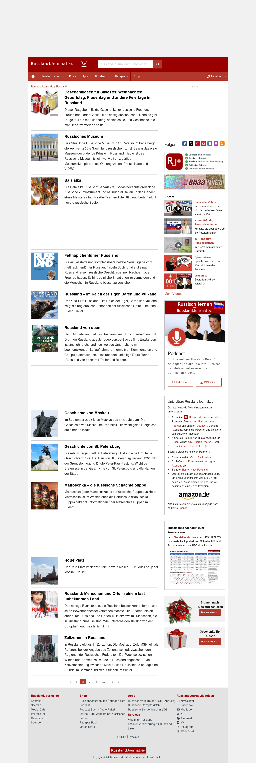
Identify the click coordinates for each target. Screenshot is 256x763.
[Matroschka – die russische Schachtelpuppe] (44, 495)
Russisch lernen (50, 76)
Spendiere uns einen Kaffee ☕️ (189, 446)
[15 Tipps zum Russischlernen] (178, 244)
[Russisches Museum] (44, 147)
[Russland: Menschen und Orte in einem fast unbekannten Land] (44, 604)
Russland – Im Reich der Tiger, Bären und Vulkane (110, 294)
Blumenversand (209, 612)
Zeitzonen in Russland (85, 637)
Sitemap (36, 705)
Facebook (186, 705)
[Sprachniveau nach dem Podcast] (178, 262)
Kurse (72, 76)
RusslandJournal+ (199, 417)
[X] (191, 143)
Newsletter (187, 701)
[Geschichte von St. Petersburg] (44, 456)
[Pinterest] (197, 143)
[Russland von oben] (44, 338)
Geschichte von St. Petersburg (92, 446)
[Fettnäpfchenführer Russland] (44, 266)
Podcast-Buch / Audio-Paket (97, 709)
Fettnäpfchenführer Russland (91, 255)
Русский (134, 737)
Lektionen (181, 382)
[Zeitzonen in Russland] (44, 648)
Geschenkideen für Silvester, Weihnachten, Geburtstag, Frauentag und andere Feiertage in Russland (107, 97)
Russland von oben (82, 327)
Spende (183, 508)
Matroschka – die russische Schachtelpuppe (105, 485)
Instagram (186, 727)
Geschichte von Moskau (86, 412)
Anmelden (216, 76)
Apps (86, 76)
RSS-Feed (187, 731)
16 (111, 682)
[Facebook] (185, 143)
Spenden (36, 722)
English (121, 737)
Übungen (202, 425)
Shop (137, 76)
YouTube (186, 709)
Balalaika (72, 180)
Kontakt (36, 701)
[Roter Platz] (44, 570)
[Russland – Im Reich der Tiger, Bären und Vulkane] (44, 304)
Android (198, 442)
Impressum (38, 714)
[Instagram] (216, 143)
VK (182, 722)
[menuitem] (33, 76)
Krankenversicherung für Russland (150, 724)
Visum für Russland (201, 457)
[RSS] (222, 143)
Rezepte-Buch (89, 722)
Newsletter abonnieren (186, 537)
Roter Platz (74, 560)
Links (131, 728)
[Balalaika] (44, 190)
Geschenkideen (209, 641)
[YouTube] (203, 143)
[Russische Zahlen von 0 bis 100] (178, 207)
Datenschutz (39, 718)
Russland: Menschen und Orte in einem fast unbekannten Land (104, 596)
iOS (190, 442)
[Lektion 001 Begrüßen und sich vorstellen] (178, 280)
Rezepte (120, 76)
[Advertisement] (128, 28)
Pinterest (186, 718)
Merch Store (211, 442)
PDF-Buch (210, 382)
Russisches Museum (83, 136)
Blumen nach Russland (194, 469)
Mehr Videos (173, 293)
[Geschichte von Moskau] (44, 423)
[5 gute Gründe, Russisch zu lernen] (178, 226)
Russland (100, 76)
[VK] (209, 143)
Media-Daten (39, 709)
